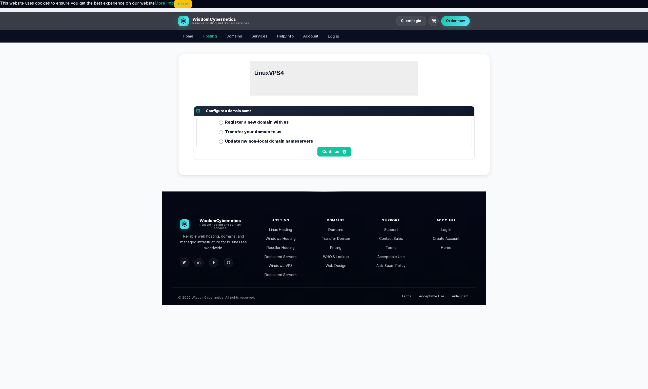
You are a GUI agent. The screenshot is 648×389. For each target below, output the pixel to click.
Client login (411, 21)
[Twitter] (184, 262)
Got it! (183, 4)
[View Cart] (434, 21)
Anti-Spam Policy (391, 265)
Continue (331, 151)
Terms (391, 247)
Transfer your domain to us (253, 131)
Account (310, 36)
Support (391, 229)
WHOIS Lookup (336, 257)
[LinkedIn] (199, 262)
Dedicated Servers (281, 257)
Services (259, 36)
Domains (234, 36)
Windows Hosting (281, 238)
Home (188, 36)
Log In (333, 36)
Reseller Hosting (281, 247)
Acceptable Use (391, 257)
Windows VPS (281, 265)
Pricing (335, 247)
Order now (455, 21)
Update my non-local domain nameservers (269, 141)
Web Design (336, 265)
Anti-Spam (460, 296)
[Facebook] (213, 262)
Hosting (210, 36)
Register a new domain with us (257, 122)
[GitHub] (228, 262)
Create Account (446, 238)
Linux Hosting (280, 229)
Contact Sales (391, 238)
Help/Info (285, 36)
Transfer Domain (336, 238)
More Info (164, 3)
